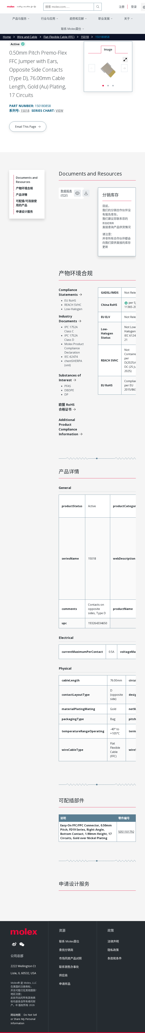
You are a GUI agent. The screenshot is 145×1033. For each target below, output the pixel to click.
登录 (134, 7)
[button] (125, 59)
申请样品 (64, 984)
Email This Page (25, 127)
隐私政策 (113, 950)
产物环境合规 (24, 188)
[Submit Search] (98, 7)
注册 (121, 7)
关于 (127, 18)
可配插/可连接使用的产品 (26, 203)
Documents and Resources (26, 180)
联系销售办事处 (69, 967)
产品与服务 (19, 18)
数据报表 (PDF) (66, 193)
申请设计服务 (24, 211)
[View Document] (77, 193)
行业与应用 (48, 18)
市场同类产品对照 (70, 958)
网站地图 (16, 1014)
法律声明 (113, 941)
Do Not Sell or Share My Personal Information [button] (24, 1019)
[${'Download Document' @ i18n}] (85, 193)
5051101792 (126, 832)
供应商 (63, 975)
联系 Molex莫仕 (69, 941)
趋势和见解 (77, 18)
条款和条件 (115, 958)
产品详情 (21, 195)
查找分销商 (66, 950)
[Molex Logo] (21, 7)
